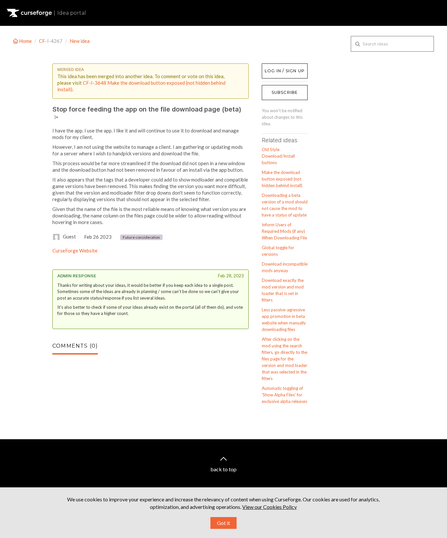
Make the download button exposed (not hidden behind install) (282, 179)
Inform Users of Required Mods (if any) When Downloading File (284, 231)
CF (42, 41)
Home (25, 41)
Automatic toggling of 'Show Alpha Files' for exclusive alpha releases (284, 395)
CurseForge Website (75, 250)
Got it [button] (223, 523)
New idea (80, 41)
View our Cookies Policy (269, 507)
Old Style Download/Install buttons (278, 156)
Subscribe (285, 92)
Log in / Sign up (278, 67)
